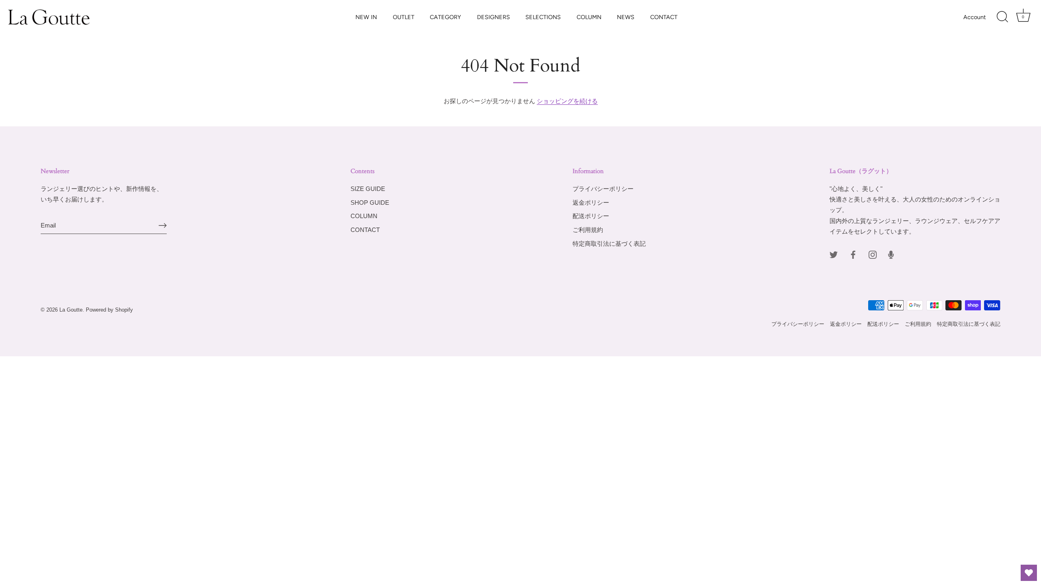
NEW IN (366, 17)
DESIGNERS (493, 17)
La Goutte (71, 310)
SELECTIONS (543, 17)
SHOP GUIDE (370, 202)
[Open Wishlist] (1029, 573)
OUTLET (403, 17)
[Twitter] (834, 254)
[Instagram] (873, 254)
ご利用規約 (588, 229)
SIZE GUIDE (368, 188)
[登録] (163, 225)
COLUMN (589, 17)
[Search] (1002, 17)
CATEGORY (445, 17)
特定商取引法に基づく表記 (609, 243)
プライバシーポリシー (603, 188)
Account (974, 17)
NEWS (625, 17)
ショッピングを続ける (567, 101)
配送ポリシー (591, 215)
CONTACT (663, 17)
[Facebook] (853, 254)
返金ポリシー (591, 202)
